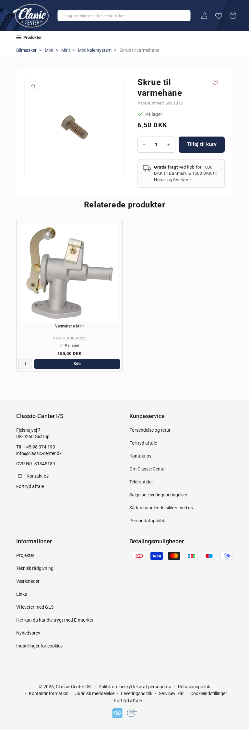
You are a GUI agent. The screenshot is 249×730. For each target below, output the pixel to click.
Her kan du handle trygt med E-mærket (54, 620)
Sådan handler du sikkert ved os (161, 507)
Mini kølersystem (95, 50)
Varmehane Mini (69, 326)
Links (21, 594)
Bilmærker (26, 50)
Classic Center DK (73, 686)
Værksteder (28, 581)
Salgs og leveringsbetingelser (158, 494)
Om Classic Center (147, 468)
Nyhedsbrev (28, 633)
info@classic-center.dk (39, 453)
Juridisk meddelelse (94, 693)
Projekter (25, 555)
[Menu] (18, 37)
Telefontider (141, 481)
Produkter (32, 37)
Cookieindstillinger (208, 693)
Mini (49, 50)
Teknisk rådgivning (34, 568)
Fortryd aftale (143, 443)
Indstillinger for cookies (39, 645)
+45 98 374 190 (39, 446)
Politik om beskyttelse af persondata (135, 686)
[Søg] (64, 17)
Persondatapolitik (147, 520)
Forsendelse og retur (150, 430)
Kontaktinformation (49, 693)
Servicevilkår (171, 693)
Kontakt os (140, 456)
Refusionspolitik (194, 686)
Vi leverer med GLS (34, 607)
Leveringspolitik (136, 693)
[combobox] (124, 15)
